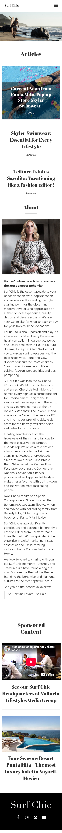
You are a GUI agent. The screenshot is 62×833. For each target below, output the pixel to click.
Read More (29, 113)
